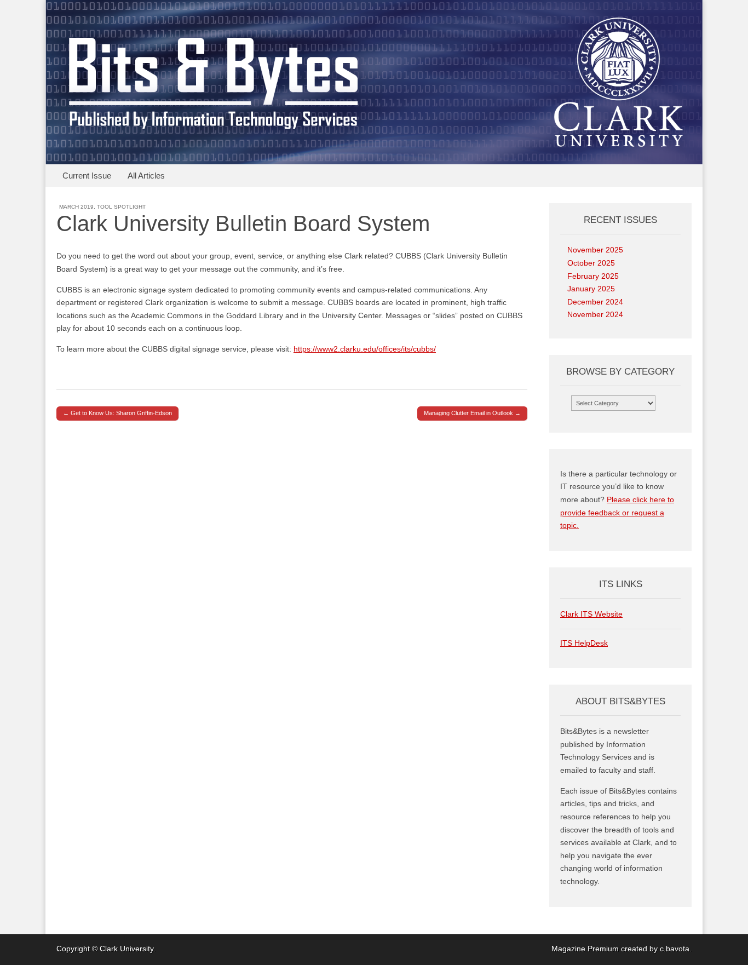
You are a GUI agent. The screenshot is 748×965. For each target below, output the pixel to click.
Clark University (126, 948)
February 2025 (593, 276)
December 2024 (595, 301)
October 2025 (591, 263)
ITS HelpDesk (584, 643)
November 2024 (595, 314)
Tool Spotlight (121, 207)
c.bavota (674, 948)
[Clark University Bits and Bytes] (374, 82)
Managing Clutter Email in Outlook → (472, 413)
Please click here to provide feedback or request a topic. (617, 512)
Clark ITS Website (591, 614)
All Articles (146, 175)
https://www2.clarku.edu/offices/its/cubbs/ (365, 348)
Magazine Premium (585, 948)
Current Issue (86, 175)
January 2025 (591, 288)
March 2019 (76, 207)
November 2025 (595, 249)
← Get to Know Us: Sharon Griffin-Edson (117, 413)
